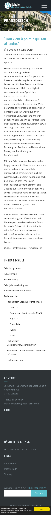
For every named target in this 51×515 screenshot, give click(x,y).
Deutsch (14, 307)
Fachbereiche (11, 296)
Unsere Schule (14, 260)
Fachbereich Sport (16, 359)
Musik (13, 335)
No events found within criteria (20, 449)
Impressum (10, 463)
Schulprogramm (12, 268)
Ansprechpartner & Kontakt (18, 290)
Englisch (14, 318)
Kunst (13, 329)
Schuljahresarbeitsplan (16, 285)
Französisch (16, 324)
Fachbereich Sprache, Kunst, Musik (24, 301)
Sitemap (8, 474)
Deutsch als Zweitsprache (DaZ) (26, 313)
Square (34, 505)
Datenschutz (10, 468)
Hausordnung (11, 279)
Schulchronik (10, 273)
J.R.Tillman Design (37, 487)
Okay (41, 509)
